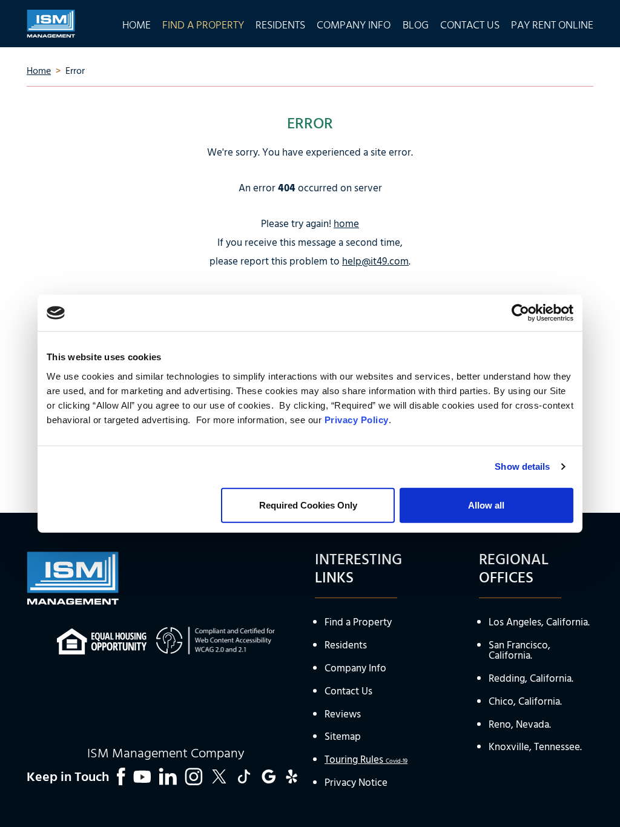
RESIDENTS (280, 23)
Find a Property (358, 622)
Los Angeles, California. (539, 622)
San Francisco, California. (519, 651)
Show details (522, 466)
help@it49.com (375, 262)
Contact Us (348, 692)
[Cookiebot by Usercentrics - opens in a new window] (520, 313)
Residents (346, 646)
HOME (136, 23)
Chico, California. (525, 702)
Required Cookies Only (308, 504)
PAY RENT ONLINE (552, 23)
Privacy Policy (357, 419)
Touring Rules (366, 760)
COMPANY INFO (354, 23)
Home (39, 71)
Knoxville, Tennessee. (535, 747)
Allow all (486, 504)
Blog (416, 23)
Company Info (355, 669)
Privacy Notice (356, 783)
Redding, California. (531, 679)
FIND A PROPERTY (203, 23)
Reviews (343, 715)
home (346, 224)
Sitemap (343, 737)
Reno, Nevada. (520, 725)
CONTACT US (470, 23)
